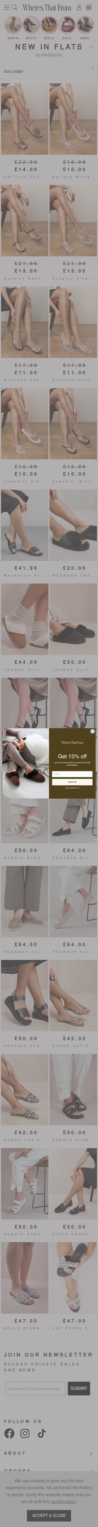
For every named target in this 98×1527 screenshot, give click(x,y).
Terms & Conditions (70, 787)
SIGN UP (72, 782)
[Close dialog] (92, 731)
